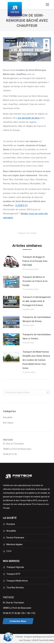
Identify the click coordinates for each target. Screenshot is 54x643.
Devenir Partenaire (15, 537)
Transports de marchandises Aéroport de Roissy (36, 319)
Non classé (10, 41)
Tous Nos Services (15, 587)
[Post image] (11, 262)
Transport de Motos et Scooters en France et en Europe (35, 281)
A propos (10, 524)
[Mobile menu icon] (47, 4)
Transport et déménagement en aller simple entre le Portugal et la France (36, 301)
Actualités (8, 417)
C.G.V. (9, 551)
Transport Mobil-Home (17, 581)
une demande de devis (29, 118)
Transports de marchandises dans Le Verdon (36, 336)
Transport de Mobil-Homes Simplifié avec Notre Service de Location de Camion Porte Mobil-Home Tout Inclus (36, 359)
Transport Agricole (15, 567)
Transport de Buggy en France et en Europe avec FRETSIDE (35, 261)
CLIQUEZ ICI (21, 205)
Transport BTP (13, 574)
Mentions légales (14, 544)
